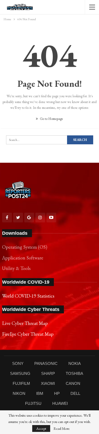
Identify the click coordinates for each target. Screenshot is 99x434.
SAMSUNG (20, 373)
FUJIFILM (21, 383)
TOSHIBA (74, 373)
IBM (39, 393)
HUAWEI (60, 403)
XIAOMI (48, 383)
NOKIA (74, 363)
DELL (75, 393)
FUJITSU (33, 403)
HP (57, 393)
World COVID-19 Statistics (28, 296)
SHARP (48, 373)
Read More (62, 428)
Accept (41, 428)
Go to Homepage (51, 118)
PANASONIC (46, 363)
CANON (73, 383)
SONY (17, 363)
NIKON (19, 393)
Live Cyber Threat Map (25, 323)
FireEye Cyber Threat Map (28, 334)
